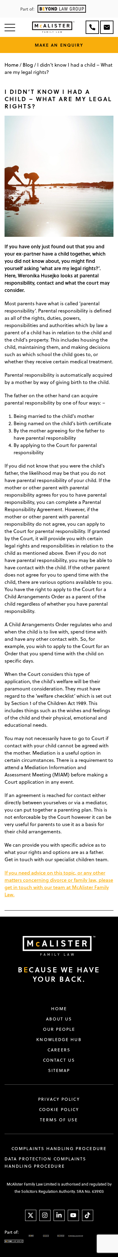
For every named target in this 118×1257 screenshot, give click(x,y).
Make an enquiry (59, 45)
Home (11, 64)
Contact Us (59, 1060)
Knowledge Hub (58, 1040)
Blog (28, 64)
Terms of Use (59, 1120)
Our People (59, 1029)
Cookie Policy (59, 1109)
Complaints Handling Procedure (59, 1149)
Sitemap (59, 1070)
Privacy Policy (59, 1099)
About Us (59, 1019)
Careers (59, 1050)
